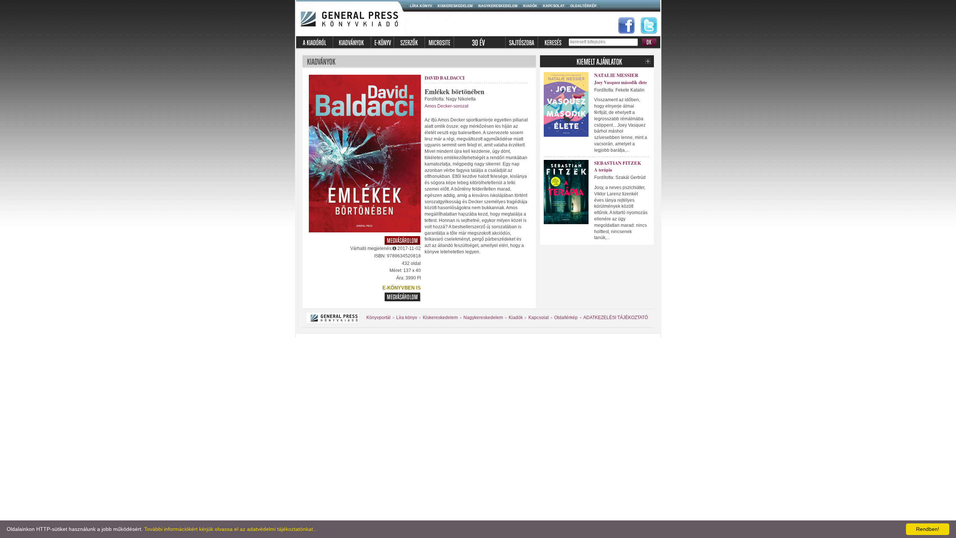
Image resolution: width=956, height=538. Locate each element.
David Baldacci (445, 77)
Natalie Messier (616, 74)
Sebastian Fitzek (617, 162)
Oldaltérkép (583, 6)
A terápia (603, 170)
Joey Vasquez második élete (620, 82)
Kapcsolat (554, 6)
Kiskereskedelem (455, 6)
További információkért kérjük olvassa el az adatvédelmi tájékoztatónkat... (230, 529)
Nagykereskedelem (498, 6)
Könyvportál (378, 317)
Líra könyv (421, 6)
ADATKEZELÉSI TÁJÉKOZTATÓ (615, 317)
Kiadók (530, 6)
